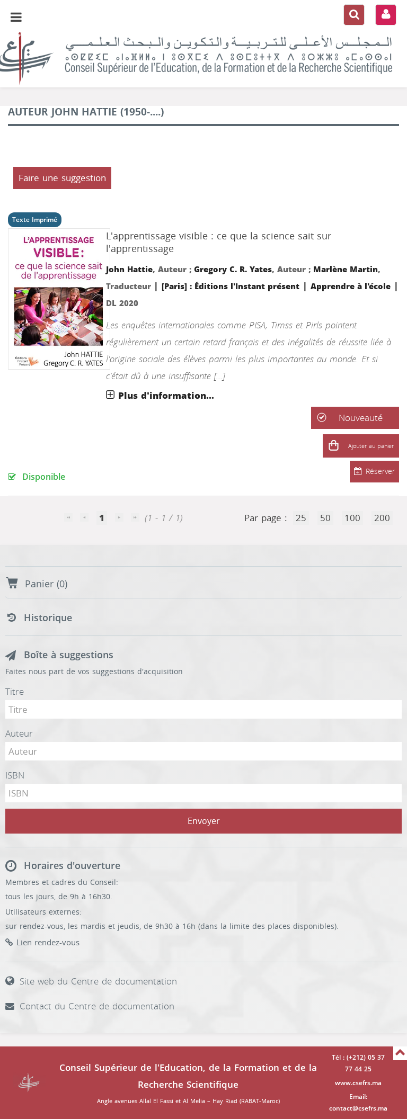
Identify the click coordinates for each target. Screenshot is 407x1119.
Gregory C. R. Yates (233, 269)
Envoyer (204, 821)
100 (352, 518)
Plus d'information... (166, 395)
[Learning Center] (203, 58)
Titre (14, 691)
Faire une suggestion (62, 177)
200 (382, 518)
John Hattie (129, 269)
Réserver (380, 471)
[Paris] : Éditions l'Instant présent (230, 286)
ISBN (14, 775)
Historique (48, 618)
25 (301, 518)
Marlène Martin (345, 269)
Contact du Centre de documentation (97, 1006)
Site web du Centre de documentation (98, 981)
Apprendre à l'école (351, 286)
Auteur (19, 733)
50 (325, 518)
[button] (333, 446)
